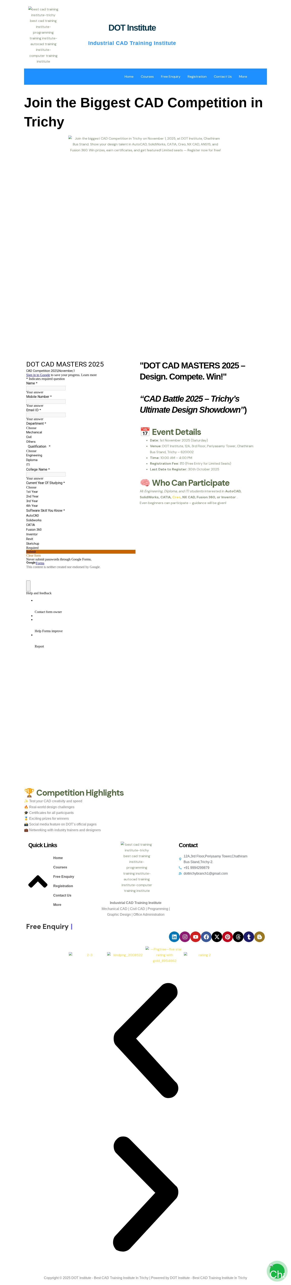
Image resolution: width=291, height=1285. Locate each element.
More (243, 76)
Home (129, 76)
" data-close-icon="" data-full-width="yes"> (74, 883)
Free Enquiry (170, 76)
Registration (197, 76)
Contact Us (223, 76)
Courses (147, 76)
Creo (176, 497)
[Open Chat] (277, 1271)
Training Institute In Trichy (129, 1278)
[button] (61, 867)
